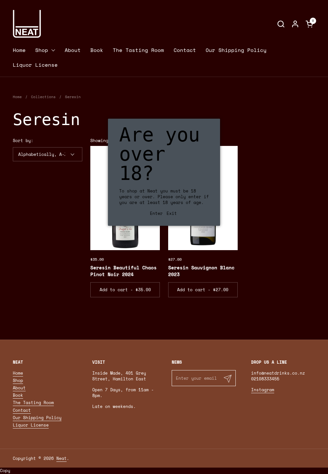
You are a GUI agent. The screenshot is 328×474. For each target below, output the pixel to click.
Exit (172, 213)
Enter (156, 213)
